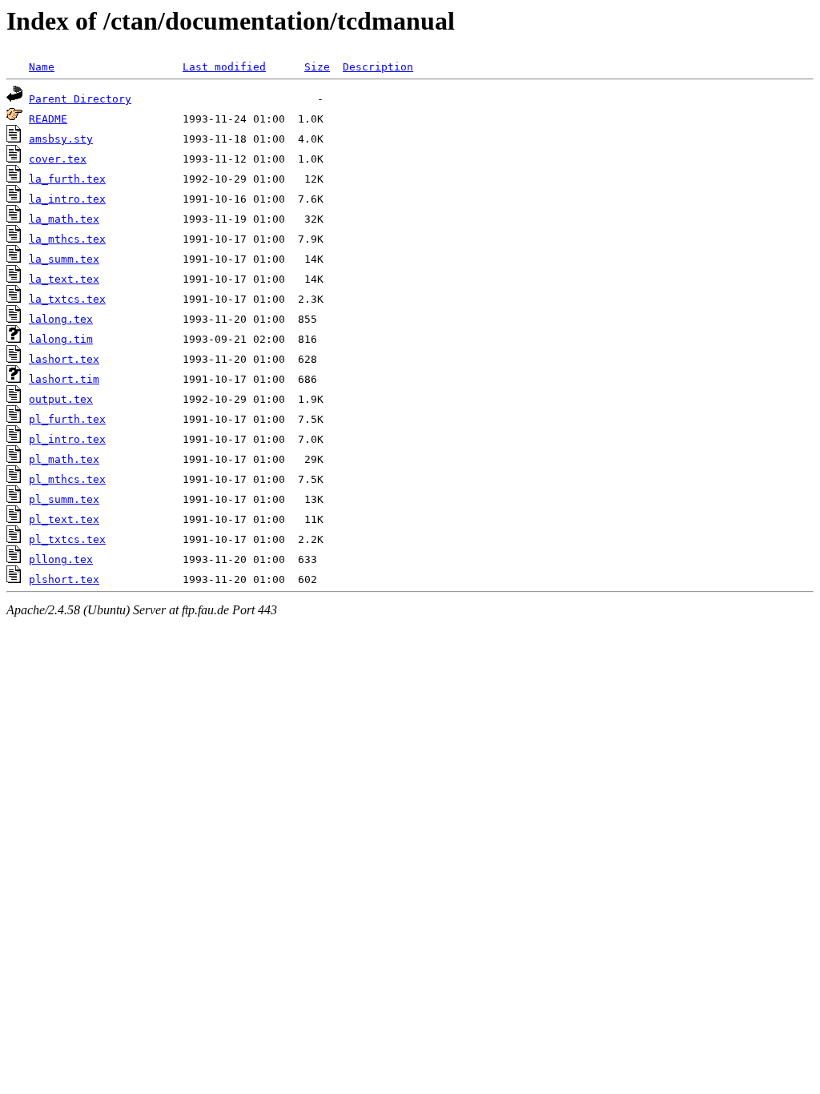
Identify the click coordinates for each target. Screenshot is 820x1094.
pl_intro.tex (67, 439)
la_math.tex (64, 219)
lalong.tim (61, 339)
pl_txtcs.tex (67, 539)
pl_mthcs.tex (67, 479)
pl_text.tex (64, 519)
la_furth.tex (67, 179)
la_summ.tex (64, 259)
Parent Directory (80, 99)
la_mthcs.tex (67, 239)
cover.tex (57, 159)
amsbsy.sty (61, 139)
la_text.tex (64, 279)
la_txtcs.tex (67, 299)
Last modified (224, 67)
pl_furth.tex (67, 419)
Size (317, 67)
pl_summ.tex (64, 499)
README (48, 119)
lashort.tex (64, 359)
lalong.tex (61, 319)
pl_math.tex (64, 459)
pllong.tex (61, 559)
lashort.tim (64, 379)
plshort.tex (64, 579)
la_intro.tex (67, 199)
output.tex (61, 399)
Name (41, 67)
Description (378, 67)
